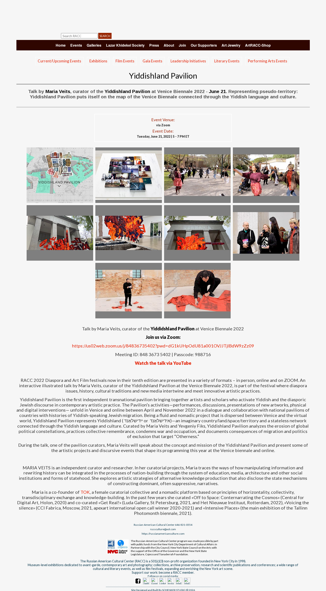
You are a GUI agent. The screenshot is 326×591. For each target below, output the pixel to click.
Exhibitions (98, 61)
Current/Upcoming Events (59, 61)
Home (61, 45)
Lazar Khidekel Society (125, 45)
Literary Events (227, 61)
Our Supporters (204, 45)
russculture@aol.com (163, 529)
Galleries (94, 45)
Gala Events (152, 61)
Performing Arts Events (267, 61)
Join (182, 45)
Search (105, 36)
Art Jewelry (231, 45)
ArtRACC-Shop (258, 45)
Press (154, 45)
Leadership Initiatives (188, 61)
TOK (85, 492)
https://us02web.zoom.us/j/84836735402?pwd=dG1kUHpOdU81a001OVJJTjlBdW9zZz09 (163, 345)
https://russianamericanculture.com (163, 533)
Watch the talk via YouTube (163, 363)
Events (76, 45)
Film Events (125, 61)
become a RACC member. (176, 572)
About (169, 45)
